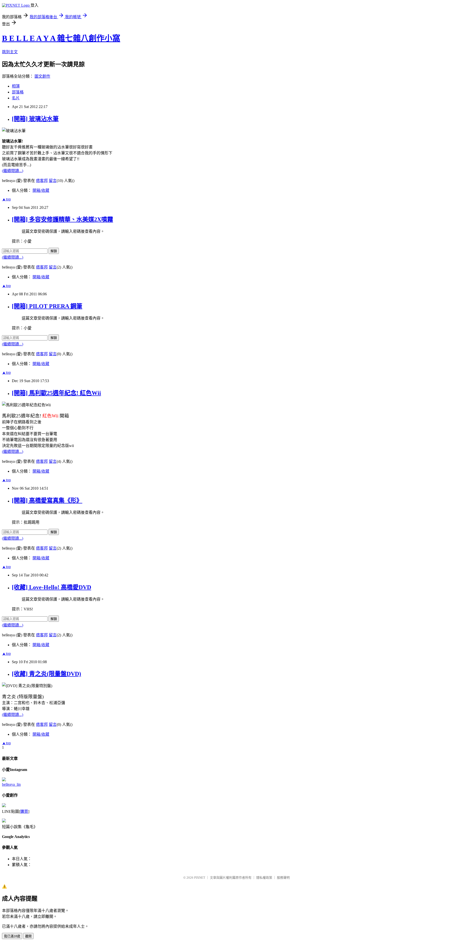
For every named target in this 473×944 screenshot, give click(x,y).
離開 (28, 936)
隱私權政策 (264, 877)
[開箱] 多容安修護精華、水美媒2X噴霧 (62, 219)
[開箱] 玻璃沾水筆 (35, 119)
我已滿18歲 (12, 936)
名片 (16, 98)
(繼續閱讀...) (12, 171)
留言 (53, 180)
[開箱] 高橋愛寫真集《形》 (47, 500)
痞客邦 (42, 180)
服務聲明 (283, 877)
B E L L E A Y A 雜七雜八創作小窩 (61, 38)
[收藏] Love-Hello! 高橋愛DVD (51, 587)
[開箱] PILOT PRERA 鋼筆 (47, 306)
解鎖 (54, 251)
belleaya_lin (11, 784)
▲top (6, 199)
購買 (24, 811)
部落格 (18, 92)
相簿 (16, 86)
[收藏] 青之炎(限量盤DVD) (46, 674)
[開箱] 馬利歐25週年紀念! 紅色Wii (56, 393)
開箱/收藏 (41, 190)
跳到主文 (10, 52)
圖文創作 (42, 76)
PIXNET (199, 877)
